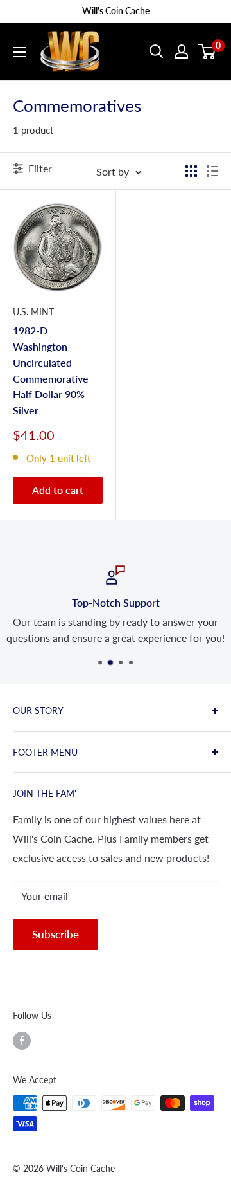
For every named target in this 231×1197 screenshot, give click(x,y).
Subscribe (55, 934)
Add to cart (57, 490)
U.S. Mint (33, 311)
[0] (208, 51)
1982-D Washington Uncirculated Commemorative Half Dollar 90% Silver (51, 370)
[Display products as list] (212, 171)
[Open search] (157, 51)
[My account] (181, 51)
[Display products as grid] (191, 171)
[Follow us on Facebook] (22, 1041)
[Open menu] (19, 52)
